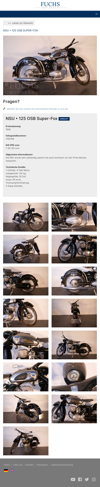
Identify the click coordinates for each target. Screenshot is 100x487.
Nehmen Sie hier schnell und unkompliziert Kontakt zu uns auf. (37, 109)
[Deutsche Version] (6, 471)
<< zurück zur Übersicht (19, 23)
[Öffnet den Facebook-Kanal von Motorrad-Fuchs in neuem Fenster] (80, 480)
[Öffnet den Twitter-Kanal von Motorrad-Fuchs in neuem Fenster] (87, 480)
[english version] (12, 471)
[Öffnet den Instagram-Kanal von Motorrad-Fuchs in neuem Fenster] (94, 480)
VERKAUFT (64, 119)
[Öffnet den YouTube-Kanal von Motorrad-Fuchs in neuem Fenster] (73, 480)
